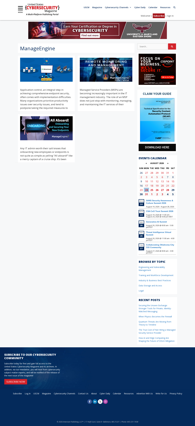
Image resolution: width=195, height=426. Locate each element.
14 (167, 181)
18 (151, 185)
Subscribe (158, 15)
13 (162, 181)
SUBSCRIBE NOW (15, 381)
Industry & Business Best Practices (155, 280)
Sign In (170, 15)
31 (167, 173)
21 (167, 185)
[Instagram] (105, 401)
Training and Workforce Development (156, 275)
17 (146, 185)
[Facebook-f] (89, 401)
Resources (165, 7)
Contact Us (83, 393)
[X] (100, 401)
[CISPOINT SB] (157, 84)
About (94, 393)
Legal (141, 290)
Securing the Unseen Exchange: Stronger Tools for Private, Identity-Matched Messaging (155, 308)
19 (157, 185)
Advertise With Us (144, 393)
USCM (86, 7)
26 (157, 190)
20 (162, 185)
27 (146, 173)
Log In (28, 393)
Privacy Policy (176, 393)
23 (141, 190)
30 (162, 173)
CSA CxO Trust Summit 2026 (159, 211)
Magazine (97, 7)
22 (172, 185)
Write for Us (161, 393)
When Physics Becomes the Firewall (155, 316)
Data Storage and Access (150, 285)
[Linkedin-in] (95, 401)
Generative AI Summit (156, 222)
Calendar (152, 7)
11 (151, 181)
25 (151, 190)
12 (157, 181)
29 (157, 173)
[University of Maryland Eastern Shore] (97, 38)
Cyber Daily (140, 7)
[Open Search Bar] (174, 7)
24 (146, 190)
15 (172, 181)
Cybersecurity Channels (116, 7)
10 (146, 181)
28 (151, 173)
